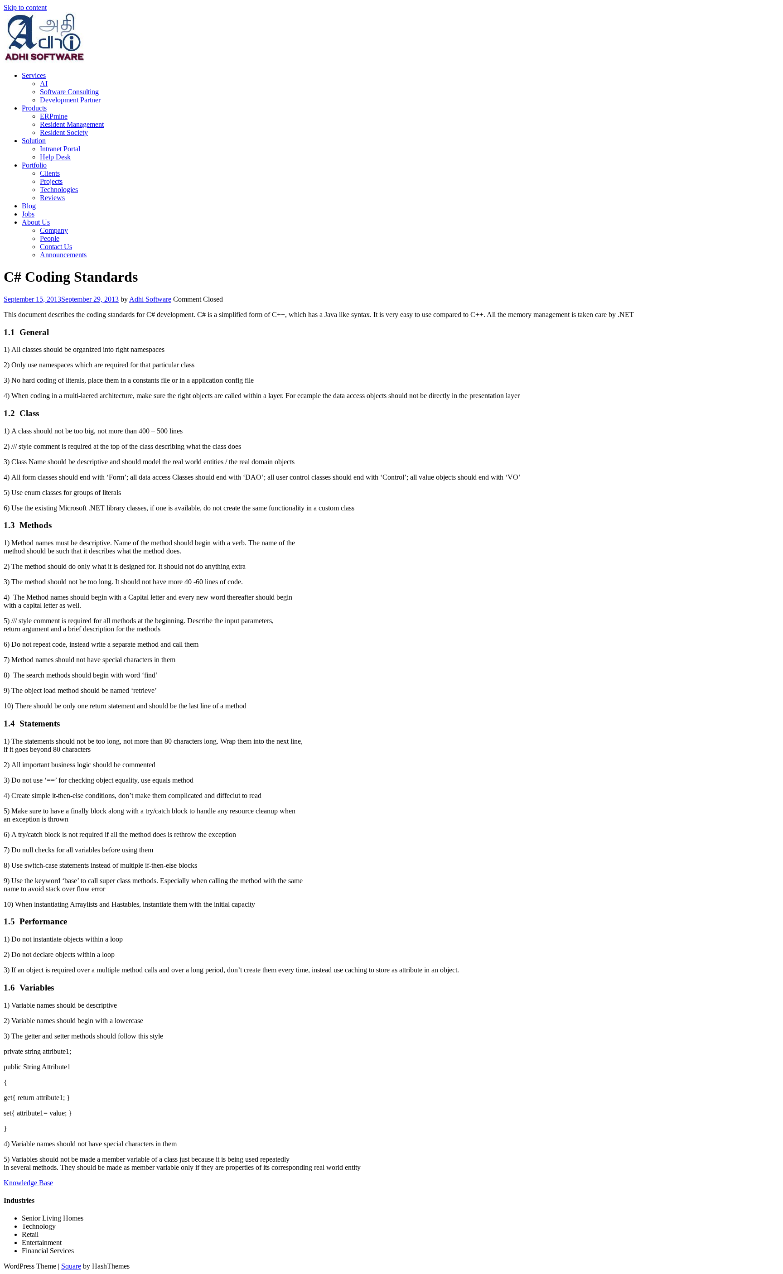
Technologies (59, 189)
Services (34, 75)
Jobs (28, 214)
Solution (34, 140)
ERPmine (54, 116)
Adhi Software (150, 299)
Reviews (52, 198)
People (49, 238)
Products (34, 108)
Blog (29, 206)
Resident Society (64, 132)
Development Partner (70, 100)
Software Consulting (69, 92)
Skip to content (25, 7)
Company (54, 230)
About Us (36, 222)
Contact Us (56, 246)
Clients (50, 173)
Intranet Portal (60, 149)
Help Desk (55, 157)
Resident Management (72, 124)
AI (44, 83)
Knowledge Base (28, 1183)
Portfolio (34, 165)
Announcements (63, 255)
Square (71, 1266)
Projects (51, 181)
